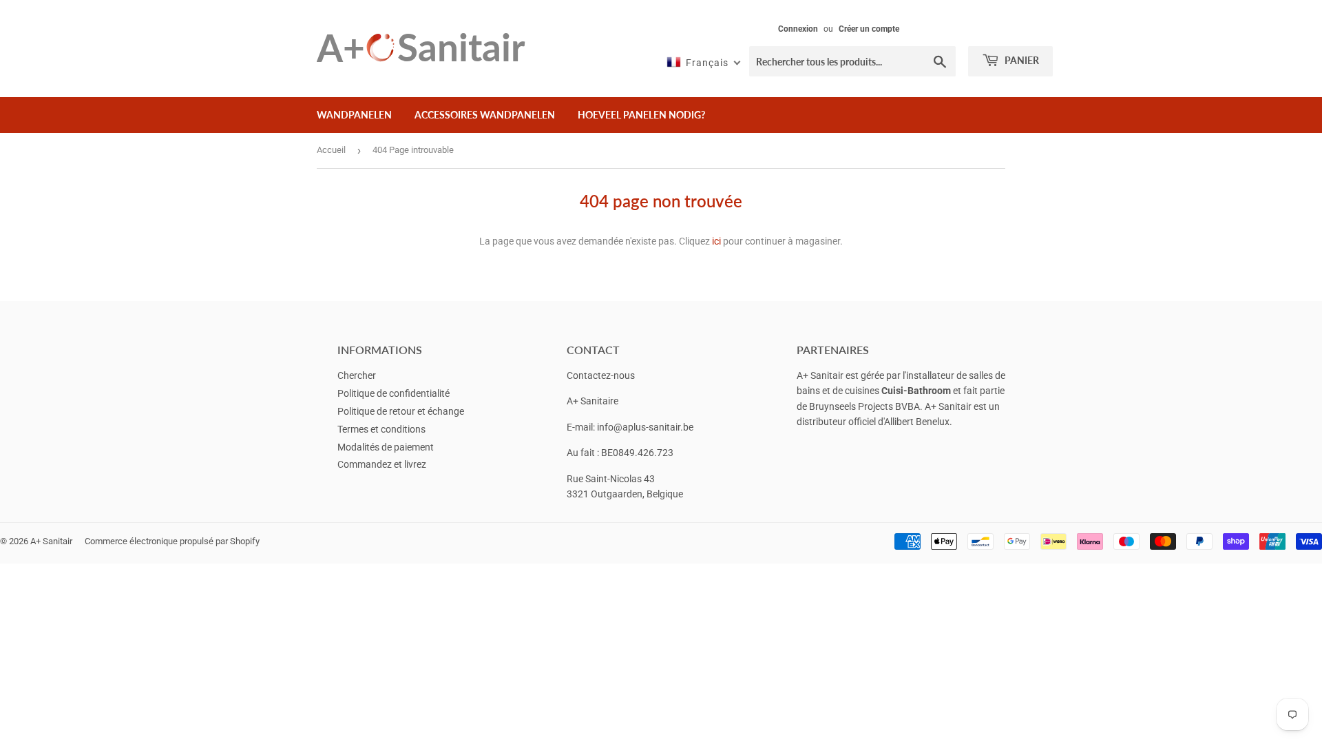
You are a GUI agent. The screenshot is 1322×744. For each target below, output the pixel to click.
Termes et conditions (381, 429)
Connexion (798, 29)
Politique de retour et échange (400, 411)
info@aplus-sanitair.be (645, 427)
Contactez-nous (601, 375)
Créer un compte (869, 29)
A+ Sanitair (51, 541)
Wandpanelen (354, 115)
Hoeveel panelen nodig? (641, 115)
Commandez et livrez (381, 464)
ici (716, 241)
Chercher (356, 375)
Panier (1021, 60)
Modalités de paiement (385, 447)
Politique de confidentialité (393, 393)
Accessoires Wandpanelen (485, 115)
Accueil (331, 150)
